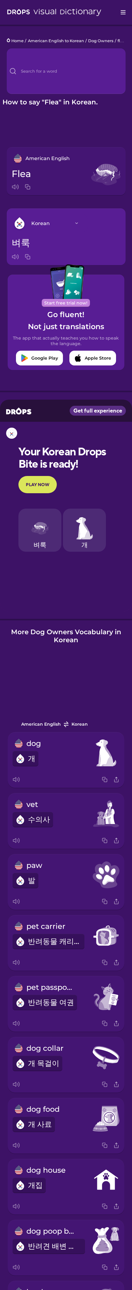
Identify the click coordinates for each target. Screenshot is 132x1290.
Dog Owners (100, 40)
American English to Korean (56, 40)
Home (17, 40)
